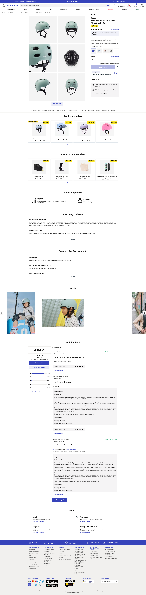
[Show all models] (116, 51)
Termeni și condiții (79, 549)
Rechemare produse (64, 561)
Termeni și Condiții (37, 590)
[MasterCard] (32, 581)
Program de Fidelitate (64, 549)
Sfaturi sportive (93, 551)
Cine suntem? (32, 549)
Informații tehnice (72, 110)
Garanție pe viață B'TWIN (65, 555)
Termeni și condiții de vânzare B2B (80, 555)
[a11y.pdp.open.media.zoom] (43, 29)
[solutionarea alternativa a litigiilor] (88, 582)
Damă (25, 9)
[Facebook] (66, 581)
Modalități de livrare (49, 549)
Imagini (98, 110)
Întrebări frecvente (109, 556)
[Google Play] (52, 586)
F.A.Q (89, 590)
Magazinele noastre (33, 553)
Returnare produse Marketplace (109, 554)
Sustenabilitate (32, 557)
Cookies (76, 568)
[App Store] (52, 582)
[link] (39, 363)
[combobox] (105, 60)
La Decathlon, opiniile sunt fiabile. (39, 391)
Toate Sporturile (11, 9)
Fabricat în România (33, 564)
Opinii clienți (105, 110)
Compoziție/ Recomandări (87, 110)
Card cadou (62, 551)
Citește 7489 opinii (109, 29)
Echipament (63, 9)
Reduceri (110, 9)
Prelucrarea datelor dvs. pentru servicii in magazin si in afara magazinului (80, 562)
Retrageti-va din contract (48, 561)
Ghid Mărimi (47, 563)
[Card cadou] (43, 581)
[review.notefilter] (50, 373)
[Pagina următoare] (82, 144)
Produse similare (35, 110)
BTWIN (93, 14)
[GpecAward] (69, 586)
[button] (73, 116)
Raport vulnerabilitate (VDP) (80, 573)
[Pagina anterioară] (64, 144)
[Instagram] (71, 581)
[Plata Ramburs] (36, 585)
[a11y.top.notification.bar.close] (143, 1)
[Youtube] (68, 581)
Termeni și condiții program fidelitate (79, 552)
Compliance (32, 559)
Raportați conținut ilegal (111, 558)
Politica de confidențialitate (79, 566)
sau (106, 90)
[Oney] (32, 584)
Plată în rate (47, 556)
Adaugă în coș (103, 67)
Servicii (137, 9)
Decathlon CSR (32, 561)
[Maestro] (36, 581)
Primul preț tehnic (33, 562)
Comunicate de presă (34, 551)
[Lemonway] (39, 584)
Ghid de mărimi (115, 56)
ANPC (76, 570)
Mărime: (93, 56)
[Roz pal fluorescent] (105, 51)
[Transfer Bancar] (39, 582)
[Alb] (110, 51)
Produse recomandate (48, 110)
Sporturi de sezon (94, 553)
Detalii (73, 239)
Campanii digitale (48, 565)
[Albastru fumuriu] (99, 51)
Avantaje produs (61, 110)
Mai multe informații (38, 521)
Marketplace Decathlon (34, 566)
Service (61, 557)
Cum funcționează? (110, 551)
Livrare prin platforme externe (49, 554)
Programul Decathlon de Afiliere (96, 558)
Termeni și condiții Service (79, 558)
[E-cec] (29, 585)
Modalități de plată (48, 551)
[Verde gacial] (93, 51)
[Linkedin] (74, 581)
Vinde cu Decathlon (109, 549)
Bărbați (38, 9)
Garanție (61, 553)
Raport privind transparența (97, 590)
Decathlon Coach (94, 555)
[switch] (117, 67)
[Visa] (29, 581)
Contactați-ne (32, 568)
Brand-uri (124, 9)
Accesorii (78, 9)
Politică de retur (48, 558)
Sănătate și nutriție (94, 9)
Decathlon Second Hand (65, 559)
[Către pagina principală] (12, 5)
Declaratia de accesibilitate (73, 592)
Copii (50, 9)
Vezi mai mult (57, 103)
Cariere (30, 555)
